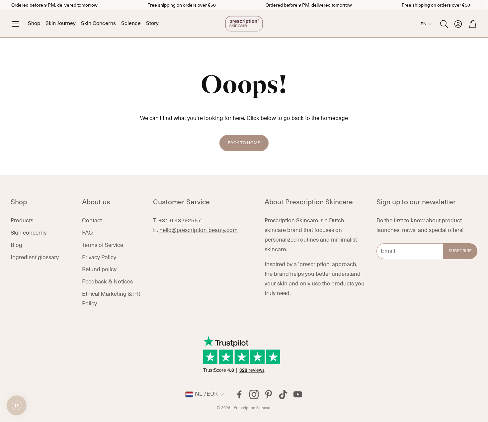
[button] (15, 23)
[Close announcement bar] (481, 5)
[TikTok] (283, 394)
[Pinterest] (268, 394)
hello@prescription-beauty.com (198, 230)
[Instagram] (254, 394)
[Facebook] (239, 394)
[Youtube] (297, 394)
